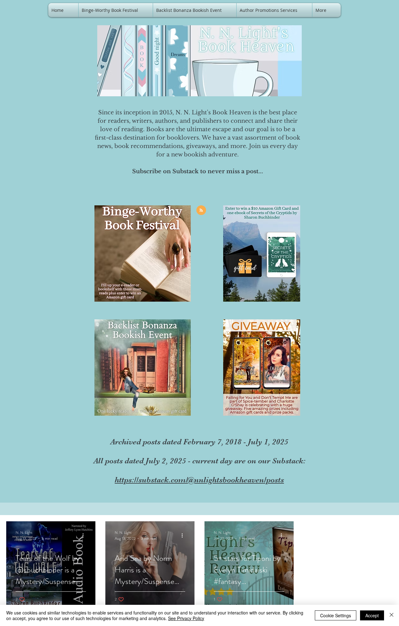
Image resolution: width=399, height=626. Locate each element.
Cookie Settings (335, 615)
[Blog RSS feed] (201, 210)
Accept (372, 615)
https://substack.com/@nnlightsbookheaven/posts (199, 479)
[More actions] (85, 535)
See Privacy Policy (186, 618)
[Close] (391, 615)
